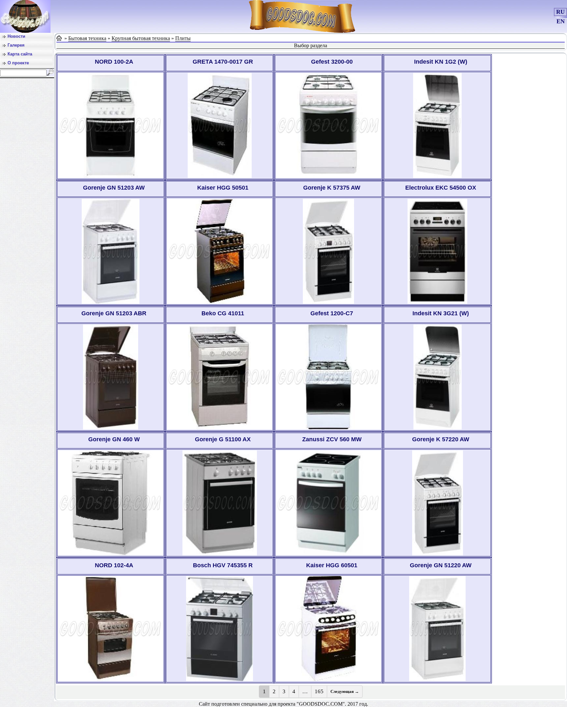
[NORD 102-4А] (110, 628)
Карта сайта (20, 54)
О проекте (18, 62)
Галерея (16, 45)
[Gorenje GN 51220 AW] (437, 628)
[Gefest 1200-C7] (328, 376)
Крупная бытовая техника (141, 38)
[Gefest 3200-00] (328, 125)
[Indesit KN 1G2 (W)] (437, 125)
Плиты (183, 38)
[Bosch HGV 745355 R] (219, 628)
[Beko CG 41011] (219, 376)
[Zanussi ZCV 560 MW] (328, 502)
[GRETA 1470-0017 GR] (219, 125)
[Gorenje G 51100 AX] (219, 502)
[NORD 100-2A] (110, 125)
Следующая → (344, 691)
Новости (16, 36)
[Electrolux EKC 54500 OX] (437, 251)
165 (319, 691)
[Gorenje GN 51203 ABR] (110, 376)
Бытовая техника (87, 38)
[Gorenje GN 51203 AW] (110, 251)
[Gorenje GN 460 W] (110, 502)
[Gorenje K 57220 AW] (437, 502)
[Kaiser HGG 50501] (219, 251)
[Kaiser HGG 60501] (328, 628)
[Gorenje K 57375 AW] (328, 251)
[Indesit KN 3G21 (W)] (437, 376)
